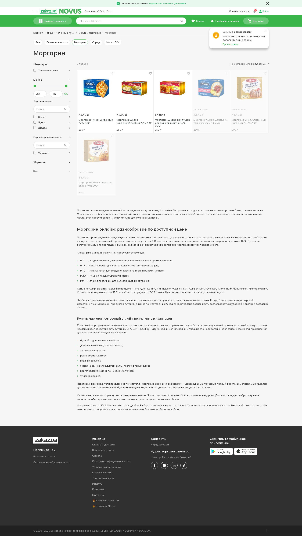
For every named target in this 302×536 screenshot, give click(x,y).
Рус (108, 11)
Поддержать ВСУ (93, 11)
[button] (239, 11)
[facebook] (154, 465)
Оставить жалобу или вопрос (51, 462)
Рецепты (97, 483)
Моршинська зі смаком (161, 3)
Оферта (97, 455)
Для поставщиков (103, 478)
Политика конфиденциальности (111, 461)
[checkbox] (34, 70)
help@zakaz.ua (160, 444)
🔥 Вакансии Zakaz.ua (105, 500)
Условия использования (106, 467)
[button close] (267, 3)
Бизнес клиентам (102, 472)
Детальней (180, 3)
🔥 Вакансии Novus (103, 506)
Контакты (98, 489)
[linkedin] (174, 465)
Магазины (98, 494)
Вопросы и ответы (44, 456)
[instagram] (164, 465)
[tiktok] (183, 465)
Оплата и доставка (104, 444)
